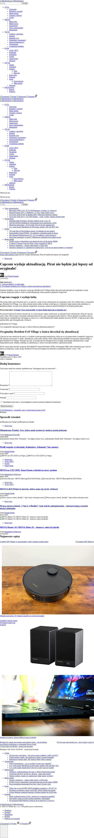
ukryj (10, 282)
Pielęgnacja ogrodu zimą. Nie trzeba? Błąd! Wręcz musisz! (30, 759)
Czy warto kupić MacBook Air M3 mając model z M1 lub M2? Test (33, 227)
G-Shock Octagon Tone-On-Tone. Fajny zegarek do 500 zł (30, 243)
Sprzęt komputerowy (16, 42)
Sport (11, 79)
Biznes (11, 89)
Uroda (11, 18)
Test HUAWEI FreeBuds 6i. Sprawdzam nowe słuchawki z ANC (33, 223)
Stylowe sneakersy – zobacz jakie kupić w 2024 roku (28, 245)
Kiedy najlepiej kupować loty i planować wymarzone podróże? (32, 796)
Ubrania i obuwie (15, 15)
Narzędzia (13, 55)
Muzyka (17, 73)
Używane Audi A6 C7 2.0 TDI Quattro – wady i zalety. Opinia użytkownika (37, 217)
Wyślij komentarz (6, 406)
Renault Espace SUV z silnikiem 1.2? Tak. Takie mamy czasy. (31, 213)
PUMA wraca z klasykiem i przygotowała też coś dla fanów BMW (33, 241)
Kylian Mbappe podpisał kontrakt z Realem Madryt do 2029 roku (33, 792)
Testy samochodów (16, 28)
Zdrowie (12, 85)
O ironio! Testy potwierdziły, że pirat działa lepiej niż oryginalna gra (40, 310)
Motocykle (13, 22)
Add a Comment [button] (6, 359)
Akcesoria (13, 9)
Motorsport (13, 30)
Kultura (12, 69)
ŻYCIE (7, 63)
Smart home (13, 59)
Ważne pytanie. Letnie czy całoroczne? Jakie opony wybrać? (31, 776)
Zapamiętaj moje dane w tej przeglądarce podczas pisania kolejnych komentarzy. (32, 402)
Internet (12, 36)
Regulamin (8, 814)
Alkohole (12, 67)
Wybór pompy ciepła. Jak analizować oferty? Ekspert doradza (31, 757)
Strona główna (5, 255)
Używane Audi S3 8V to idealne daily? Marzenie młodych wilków (33, 215)
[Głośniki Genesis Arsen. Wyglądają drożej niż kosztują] (57, 647)
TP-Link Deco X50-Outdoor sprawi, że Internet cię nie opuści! (32, 231)
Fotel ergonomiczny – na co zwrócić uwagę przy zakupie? (30, 764)
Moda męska (13, 13)
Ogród (11, 57)
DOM (7, 48)
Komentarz (4, 385)
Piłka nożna (18, 83)
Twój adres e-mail (7, 393)
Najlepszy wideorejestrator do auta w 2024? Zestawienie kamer (32, 772)
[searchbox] (10, 3)
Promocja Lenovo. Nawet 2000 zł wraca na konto (18, 737)
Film (15, 71)
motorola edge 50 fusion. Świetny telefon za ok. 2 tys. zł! (29, 221)
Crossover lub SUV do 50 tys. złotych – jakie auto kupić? (30, 774)
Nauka (11, 65)
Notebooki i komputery (17, 40)
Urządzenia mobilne (16, 46)
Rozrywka (13, 75)
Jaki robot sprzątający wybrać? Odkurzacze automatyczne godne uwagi (35, 237)
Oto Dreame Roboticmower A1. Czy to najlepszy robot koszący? (32, 235)
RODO (7, 817)
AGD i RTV (13, 50)
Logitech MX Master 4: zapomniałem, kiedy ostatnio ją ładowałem (24, 542)
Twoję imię (5, 389)
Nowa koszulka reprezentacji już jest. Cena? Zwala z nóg (30, 784)
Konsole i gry (14, 38)
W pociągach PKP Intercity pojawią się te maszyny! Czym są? (31, 801)
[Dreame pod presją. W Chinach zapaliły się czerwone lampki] (48, 580)
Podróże (12, 77)
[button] (4, 831)
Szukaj (25, 3)
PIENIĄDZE (9, 87)
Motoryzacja (13, 24)
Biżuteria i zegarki (15, 11)
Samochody (13, 26)
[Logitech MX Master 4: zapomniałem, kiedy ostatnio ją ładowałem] (85, 542)
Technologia (9, 761)
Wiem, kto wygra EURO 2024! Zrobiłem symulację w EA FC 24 (33, 788)
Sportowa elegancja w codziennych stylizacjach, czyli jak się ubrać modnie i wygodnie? (41, 248)
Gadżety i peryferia (16, 34)
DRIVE (7, 20)
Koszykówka (18, 81)
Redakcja (8, 810)
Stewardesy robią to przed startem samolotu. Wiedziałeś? (29, 798)
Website (3, 398)
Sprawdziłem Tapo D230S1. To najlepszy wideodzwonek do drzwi (33, 233)
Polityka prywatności (12, 819)
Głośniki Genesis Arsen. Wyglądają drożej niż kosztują (9, 623)
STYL (7, 7)
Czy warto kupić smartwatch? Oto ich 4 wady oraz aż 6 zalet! (31, 768)
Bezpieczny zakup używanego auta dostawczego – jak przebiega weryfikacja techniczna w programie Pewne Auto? (23, 743)
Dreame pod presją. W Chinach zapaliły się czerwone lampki (22, 616)
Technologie (13, 44)
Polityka (12, 92)
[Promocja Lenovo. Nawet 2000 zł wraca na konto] (48, 706)
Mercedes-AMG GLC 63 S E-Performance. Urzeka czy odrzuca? (33, 210)
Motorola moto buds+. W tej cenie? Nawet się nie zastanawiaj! (31, 225)
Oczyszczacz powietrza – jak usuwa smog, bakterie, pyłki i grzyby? (33, 755)
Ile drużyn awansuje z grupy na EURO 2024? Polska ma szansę (32, 790)
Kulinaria (12, 52)
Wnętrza (12, 61)
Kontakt (7, 812)
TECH (7, 32)
